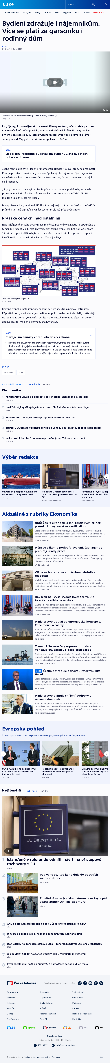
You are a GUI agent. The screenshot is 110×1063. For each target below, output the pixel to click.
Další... (77, 12)
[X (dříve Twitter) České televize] (96, 983)
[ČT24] (8, 4)
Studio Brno (77, 997)
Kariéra (75, 1008)
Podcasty (76, 1003)
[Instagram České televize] (80, 983)
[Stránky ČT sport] (29, 1027)
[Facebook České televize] (85, 983)
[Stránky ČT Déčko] (67, 1027)
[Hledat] (93, 4)
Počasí (43, 1008)
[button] (55, 82)
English (27, 1057)
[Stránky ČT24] (11, 1027)
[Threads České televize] (101, 983)
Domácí (47, 12)
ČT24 (4, 46)
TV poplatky (45, 997)
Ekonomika (8, 373)
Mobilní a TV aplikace (82, 1013)
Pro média (44, 992)
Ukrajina (27, 12)
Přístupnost (55, 1057)
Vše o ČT (43, 1019)
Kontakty (76, 1019)
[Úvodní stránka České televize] (22, 983)
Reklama (11, 997)
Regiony (67, 12)
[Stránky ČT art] (83, 1027)
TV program (12, 992)
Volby (37, 12)
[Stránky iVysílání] (49, 1027)
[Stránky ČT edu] (99, 1027)
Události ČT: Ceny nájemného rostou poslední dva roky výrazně (28, 116)
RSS (101, 1057)
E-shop (10, 1013)
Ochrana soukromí (40, 1057)
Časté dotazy (13, 1019)
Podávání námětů (48, 1013)
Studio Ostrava (46, 1003)
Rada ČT (10, 1008)
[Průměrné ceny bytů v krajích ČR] (49, 270)
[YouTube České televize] (90, 983)
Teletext (11, 1003)
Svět (57, 12)
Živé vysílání (77, 992)
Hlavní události (12, 12)
